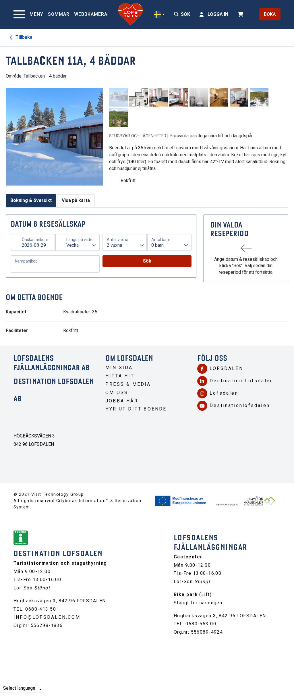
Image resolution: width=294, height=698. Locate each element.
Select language (19, 688)
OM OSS (116, 392)
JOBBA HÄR (121, 401)
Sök (147, 261)
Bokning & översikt (31, 200)
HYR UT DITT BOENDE (136, 409)
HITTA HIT (119, 376)
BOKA (270, 14)
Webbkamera (90, 14)
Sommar (58, 14)
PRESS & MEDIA (128, 384)
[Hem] (130, 14)
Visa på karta (76, 200)
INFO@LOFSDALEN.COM (47, 617)
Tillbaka (23, 37)
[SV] (159, 14)
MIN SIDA (119, 367)
